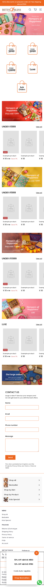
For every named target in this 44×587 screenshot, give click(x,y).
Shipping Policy (7, 532)
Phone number (11, 425)
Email (7, 414)
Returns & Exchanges (9, 529)
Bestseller (5, 517)
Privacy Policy (16, 466)
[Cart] (35, 9)
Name (7, 403)
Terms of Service (30, 466)
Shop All (5, 514)
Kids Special (6, 520)
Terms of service (8, 537)
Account (5, 543)
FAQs (3, 540)
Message (9, 436)
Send (10, 457)
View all (39, 127)
